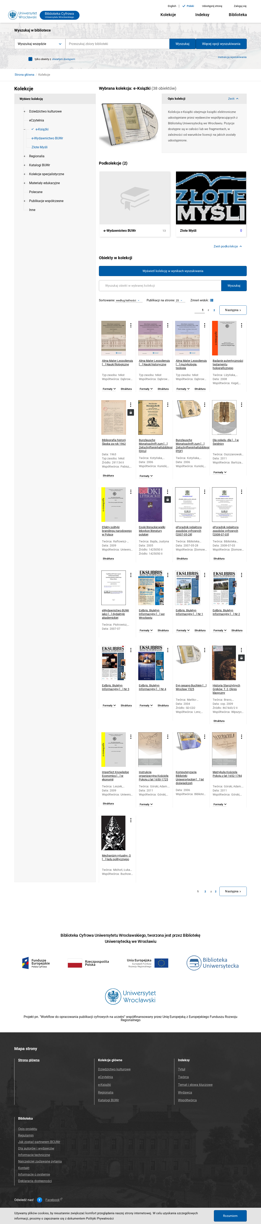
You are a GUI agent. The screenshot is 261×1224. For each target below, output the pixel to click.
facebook (52, 1200)
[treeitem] (55, 111)
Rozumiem (230, 1216)
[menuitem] (45, 111)
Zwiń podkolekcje (226, 246)
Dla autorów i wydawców (36, 1148)
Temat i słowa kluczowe (195, 1085)
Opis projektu (27, 1129)
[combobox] (117, 44)
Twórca (183, 1077)
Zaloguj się (240, 6)
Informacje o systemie (34, 1174)
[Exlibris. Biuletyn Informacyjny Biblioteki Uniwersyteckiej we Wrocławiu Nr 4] (151, 663)
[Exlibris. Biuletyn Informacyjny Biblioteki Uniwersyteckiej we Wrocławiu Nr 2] (225, 587)
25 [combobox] (177, 300)
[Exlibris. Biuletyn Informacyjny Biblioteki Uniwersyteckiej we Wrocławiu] (151, 587)
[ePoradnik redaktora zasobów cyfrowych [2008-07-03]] (225, 504)
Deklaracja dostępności (35, 1181)
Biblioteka (238, 14)
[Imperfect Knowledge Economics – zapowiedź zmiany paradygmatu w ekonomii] (114, 749)
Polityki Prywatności (100, 1218)
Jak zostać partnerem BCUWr (39, 1142)
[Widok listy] (211, 300)
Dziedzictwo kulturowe (114, 1069)
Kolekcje (168, 14)
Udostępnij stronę (212, 6)
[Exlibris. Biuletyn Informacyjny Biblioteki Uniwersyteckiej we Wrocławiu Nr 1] (188, 587)
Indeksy (202, 14)
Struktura (126, 389)
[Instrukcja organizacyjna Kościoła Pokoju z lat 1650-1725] (151, 749)
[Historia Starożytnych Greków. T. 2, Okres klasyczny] (225, 663)
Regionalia (105, 1092)
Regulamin (26, 1135)
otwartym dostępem (63, 59)
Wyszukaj (182, 44)
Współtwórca (187, 1100)
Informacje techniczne (34, 1155)
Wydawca (185, 1092)
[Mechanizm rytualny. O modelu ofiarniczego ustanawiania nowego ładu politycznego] (114, 833)
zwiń (231, 98)
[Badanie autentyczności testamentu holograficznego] (225, 338)
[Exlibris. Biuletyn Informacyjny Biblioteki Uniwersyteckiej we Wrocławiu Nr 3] (114, 663)
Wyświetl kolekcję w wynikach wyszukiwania (173, 271)
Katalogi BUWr (108, 1100)
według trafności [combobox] (126, 300)
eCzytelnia (105, 1077)
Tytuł (181, 1069)
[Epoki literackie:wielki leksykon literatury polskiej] (151, 504)
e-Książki (104, 1085)
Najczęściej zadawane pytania (40, 1161)
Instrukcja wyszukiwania (232, 57)
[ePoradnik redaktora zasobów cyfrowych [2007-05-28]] (188, 504)
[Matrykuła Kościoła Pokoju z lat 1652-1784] (225, 749)
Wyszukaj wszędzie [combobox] (32, 44)
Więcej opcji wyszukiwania (221, 44)
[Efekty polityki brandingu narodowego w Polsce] (114, 504)
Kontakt (23, 1168)
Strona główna (24, 74)
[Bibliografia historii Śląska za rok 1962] (114, 417)
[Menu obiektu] (131, 325)
